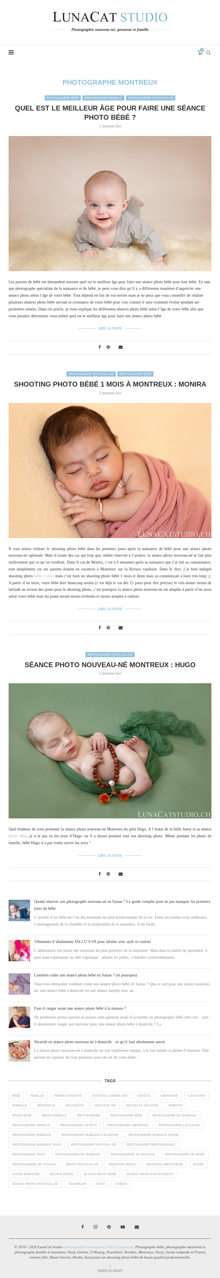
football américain (109, 1095)
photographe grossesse (128, 1125)
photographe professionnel (151, 1144)
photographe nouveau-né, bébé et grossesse (99, 1247)
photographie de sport (185, 1154)
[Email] (137, 1227)
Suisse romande (26, 1174)
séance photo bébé (100, 1174)
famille (37, 1095)
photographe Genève (78, 1125)
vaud (100, 1184)
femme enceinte (68, 1095)
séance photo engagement (149, 1174)
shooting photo (122, 1164)
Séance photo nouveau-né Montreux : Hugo (110, 665)
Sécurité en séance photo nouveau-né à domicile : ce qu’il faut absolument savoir (99, 1042)
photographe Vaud (28, 1154)
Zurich (121, 1184)
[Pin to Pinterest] (108, 347)
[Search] (208, 52)
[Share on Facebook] (100, 347)
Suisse (198, 1164)
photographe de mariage (174, 1115)
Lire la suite (110, 328)
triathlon (77, 1184)
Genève (144, 1095)
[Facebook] (82, 1227)
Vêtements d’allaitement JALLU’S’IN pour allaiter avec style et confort (92, 942)
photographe (88, 1115)
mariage (19, 1105)
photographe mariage (31, 1135)
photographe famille (31, 1125)
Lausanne (196, 1095)
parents (175, 1105)
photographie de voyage (34, 1164)
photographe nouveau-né (93, 1144)
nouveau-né (105, 1105)
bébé (16, 1095)
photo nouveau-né (82, 1164)
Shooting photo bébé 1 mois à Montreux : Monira (110, 384)
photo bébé (18, 836)
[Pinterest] (109, 1227)
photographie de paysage (133, 1154)
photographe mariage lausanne (89, 1135)
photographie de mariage (78, 1154)
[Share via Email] (121, 347)
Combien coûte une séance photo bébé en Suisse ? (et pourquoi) (85, 975)
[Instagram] (95, 1227)
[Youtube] (123, 1227)
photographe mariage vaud (36, 1144)
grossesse (169, 1095)
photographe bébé (126, 1115)
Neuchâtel (75, 1105)
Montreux (46, 1105)
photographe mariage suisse (153, 1135)
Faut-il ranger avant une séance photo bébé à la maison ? (80, 1008)
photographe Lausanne (179, 1125)
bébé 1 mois (44, 576)
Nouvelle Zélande (142, 1105)
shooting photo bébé (164, 1164)
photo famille (54, 1115)
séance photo (62, 1174)
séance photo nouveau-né (35, 1184)
